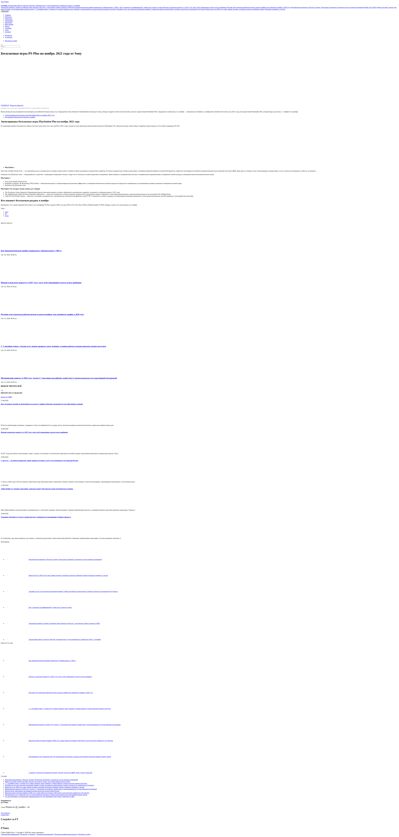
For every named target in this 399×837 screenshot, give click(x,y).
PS (6, 214)
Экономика (9, 21)
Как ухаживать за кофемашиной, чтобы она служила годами (141, 7)
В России (8, 17)
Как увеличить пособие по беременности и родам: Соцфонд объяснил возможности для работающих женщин (42, 404)
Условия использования (44, 834)
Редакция (8, 35)
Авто (7, 30)
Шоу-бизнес (9, 24)
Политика (8, 22)
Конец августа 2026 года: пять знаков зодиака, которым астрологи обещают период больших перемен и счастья (245, 9)
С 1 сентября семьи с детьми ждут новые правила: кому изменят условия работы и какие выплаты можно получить (75, 9)
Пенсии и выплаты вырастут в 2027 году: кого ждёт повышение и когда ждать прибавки (194, 7)
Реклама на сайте (11, 41)
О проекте (31, 834)
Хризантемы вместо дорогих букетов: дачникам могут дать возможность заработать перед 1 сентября (40, 5)
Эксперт (8, 32)
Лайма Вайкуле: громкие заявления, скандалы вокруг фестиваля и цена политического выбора (37, 489)
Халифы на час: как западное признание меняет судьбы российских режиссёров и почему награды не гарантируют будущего (160, 9)
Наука (7, 26)
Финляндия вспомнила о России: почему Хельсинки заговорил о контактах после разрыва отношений (327, 7)
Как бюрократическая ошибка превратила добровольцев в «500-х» (95, 7)
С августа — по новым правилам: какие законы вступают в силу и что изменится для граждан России (39, 460)
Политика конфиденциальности (65, 834)
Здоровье (8, 28)
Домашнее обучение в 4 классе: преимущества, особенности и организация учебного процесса (36, 517)
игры (7, 216)
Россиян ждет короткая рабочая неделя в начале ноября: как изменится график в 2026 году (259, 7)
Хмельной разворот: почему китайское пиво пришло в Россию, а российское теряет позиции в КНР (36, 7)
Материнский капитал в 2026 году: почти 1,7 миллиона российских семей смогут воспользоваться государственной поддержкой (59, 378)
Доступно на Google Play (5, 814)
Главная (8, 15)
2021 (6, 212)
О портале (8, 37)
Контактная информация (10, 834)
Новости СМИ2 (6, 397)
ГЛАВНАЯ (5, 105)
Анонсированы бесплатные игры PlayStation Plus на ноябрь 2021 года (29, 115)
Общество (8, 19)
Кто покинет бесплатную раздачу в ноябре (20, 117)
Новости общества (16, 105)
